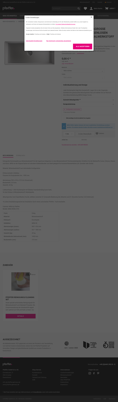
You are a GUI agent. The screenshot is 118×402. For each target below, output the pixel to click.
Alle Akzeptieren (82, 46)
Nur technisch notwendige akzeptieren (58, 41)
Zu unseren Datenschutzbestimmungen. (66, 24)
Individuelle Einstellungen (34, 41)
